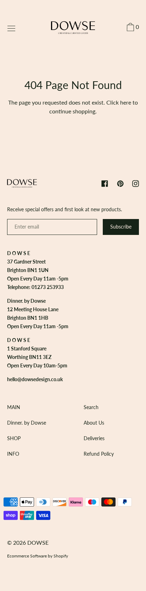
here (125, 102)
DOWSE (38, 542)
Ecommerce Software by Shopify (37, 556)
